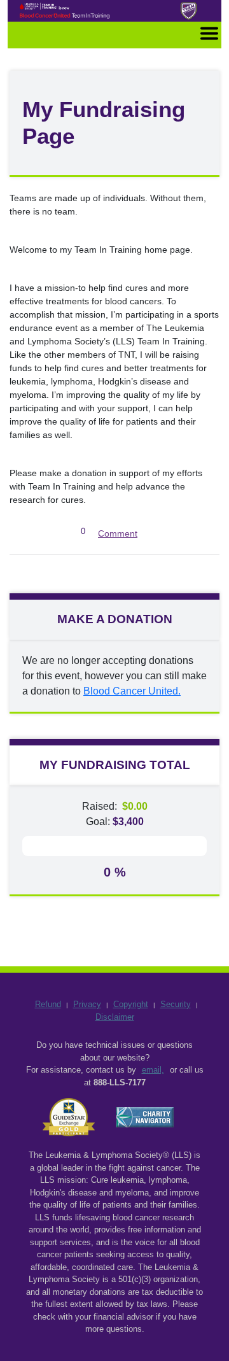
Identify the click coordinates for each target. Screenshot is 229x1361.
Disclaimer (114, 1017)
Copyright (130, 1004)
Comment (117, 533)
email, (153, 1070)
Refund (48, 1004)
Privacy (87, 1004)
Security (175, 1004)
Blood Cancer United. (132, 691)
